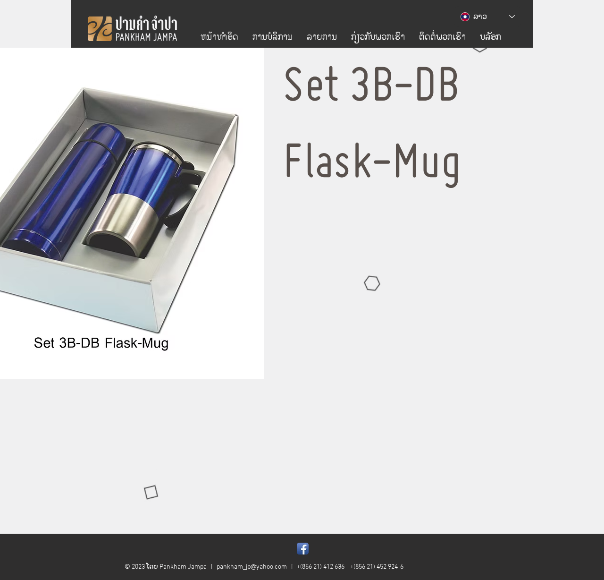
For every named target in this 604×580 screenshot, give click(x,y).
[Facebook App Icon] (303, 548)
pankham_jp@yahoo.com (252, 567)
